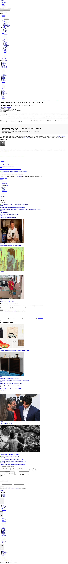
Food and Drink (7, 53)
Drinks (5, 21)
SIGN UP (1, 486)
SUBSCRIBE (4, 183)
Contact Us (4, 553)
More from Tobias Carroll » (4, 151)
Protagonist (4, 510)
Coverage (3, 507)
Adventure (6, 24)
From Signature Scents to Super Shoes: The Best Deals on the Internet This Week (14, 350)
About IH (3, 551)
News (3, 76)
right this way (40, 318)
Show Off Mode (7, 25)
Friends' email (2, 474)
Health (5, 43)
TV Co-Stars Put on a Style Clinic (6, 423)
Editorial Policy (4, 552)
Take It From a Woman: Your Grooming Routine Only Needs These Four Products (12, 207)
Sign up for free (19, 176)
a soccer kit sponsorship (62, 136)
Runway (5, 36)
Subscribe (5, 8)
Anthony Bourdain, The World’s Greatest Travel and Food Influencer (10, 245)
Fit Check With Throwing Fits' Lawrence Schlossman (8, 301)
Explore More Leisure (3, 390)
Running (5, 48)
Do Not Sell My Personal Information (8, 560)
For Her (3, 95)
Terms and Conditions (9, 311)
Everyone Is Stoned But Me (4, 273)
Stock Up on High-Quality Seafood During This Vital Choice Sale (11, 459)
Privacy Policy (17, 311)
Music (5, 31)
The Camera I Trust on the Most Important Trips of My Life (11, 388)
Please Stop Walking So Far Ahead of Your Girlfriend (9, 454)
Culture (3, 3)
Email (11, 307)
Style (3, 4)
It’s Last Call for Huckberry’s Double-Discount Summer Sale (11, 383)
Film (5, 28)
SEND (1, 475)
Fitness (5, 42)
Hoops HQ (4, 58)
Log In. (7, 185)
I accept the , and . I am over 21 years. (13, 311)
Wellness (3, 5)
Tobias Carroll (3, 107)
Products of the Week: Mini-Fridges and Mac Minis (9, 378)
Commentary (4, 75)
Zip (10, 308)
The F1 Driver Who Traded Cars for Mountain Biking (8, 217)
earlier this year (27, 137)
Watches (5, 38)
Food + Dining (6, 22)
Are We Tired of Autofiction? (4, 212)
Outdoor (3, 94)
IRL (3, 508)
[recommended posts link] (12, 347)
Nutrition (5, 46)
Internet (5, 32)
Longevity (6, 44)
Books (5, 29)
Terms (3, 555)
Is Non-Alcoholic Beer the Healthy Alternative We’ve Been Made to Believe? (11, 174)
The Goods (4, 49)
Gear (1, 348)
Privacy (3, 557)
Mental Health (6, 45)
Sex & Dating (6, 26)
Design (5, 30)
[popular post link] (14, 204)
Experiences (4, 2)
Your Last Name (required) (14, 470)
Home (5, 52)
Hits (3, 505)
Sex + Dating (2, 452)
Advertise (3, 554)
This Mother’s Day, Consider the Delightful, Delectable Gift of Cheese (12, 464)
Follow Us (1, 8)
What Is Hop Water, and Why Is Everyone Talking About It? (9, 164)
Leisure (1, 179)
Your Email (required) (13, 468)
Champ (3, 509)
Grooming (6, 39)
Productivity (6, 47)
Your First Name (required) (14, 469)
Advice (5, 41)
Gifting (5, 57)
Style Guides (6, 37)
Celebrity (5, 34)
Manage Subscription (5, 559)
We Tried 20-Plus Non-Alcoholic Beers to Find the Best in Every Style (10, 169)
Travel (5, 23)
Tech (5, 55)
